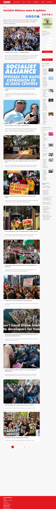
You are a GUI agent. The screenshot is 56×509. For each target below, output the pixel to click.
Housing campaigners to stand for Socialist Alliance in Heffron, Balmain (21, 231)
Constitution (6, 503)
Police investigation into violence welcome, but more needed (19, 405)
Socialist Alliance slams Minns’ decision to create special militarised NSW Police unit (20, 370)
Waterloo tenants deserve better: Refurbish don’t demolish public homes (20, 196)
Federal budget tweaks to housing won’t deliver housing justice (45, 175)
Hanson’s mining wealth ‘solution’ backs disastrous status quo (45, 163)
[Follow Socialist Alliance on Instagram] (47, 15)
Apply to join (6, 507)
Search (48, 59)
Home (4, 7)
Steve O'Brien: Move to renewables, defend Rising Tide (47, 198)
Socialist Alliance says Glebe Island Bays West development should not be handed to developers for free (21, 335)
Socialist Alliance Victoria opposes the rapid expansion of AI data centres (20, 89)
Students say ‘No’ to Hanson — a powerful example (17, 52)
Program (5, 501)
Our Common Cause (23, 22)
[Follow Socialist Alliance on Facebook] (45, 15)
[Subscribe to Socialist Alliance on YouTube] (43, 15)
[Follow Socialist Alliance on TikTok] (49, 15)
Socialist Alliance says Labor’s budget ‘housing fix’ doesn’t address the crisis (21, 161)
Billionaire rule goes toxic (45, 155)
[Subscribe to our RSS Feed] (52, 15)
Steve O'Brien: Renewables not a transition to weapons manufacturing (47, 209)
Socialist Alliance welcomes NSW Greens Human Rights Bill (18, 300)
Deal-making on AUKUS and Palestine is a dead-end (45, 137)
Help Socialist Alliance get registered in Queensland (46, 192)
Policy (24, 2)
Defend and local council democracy (47, 203)
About (4, 499)
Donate (43, 2)
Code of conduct (7, 504)
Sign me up (47, 51)
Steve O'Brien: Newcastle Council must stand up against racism (47, 217)
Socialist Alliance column (46, 129)
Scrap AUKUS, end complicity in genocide (45, 147)
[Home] (7, 2)
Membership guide (7, 500)
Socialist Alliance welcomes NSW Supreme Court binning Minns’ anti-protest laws (21, 266)
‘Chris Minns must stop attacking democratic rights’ (17, 437)
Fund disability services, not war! (47, 186)
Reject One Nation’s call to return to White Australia (17, 125)
